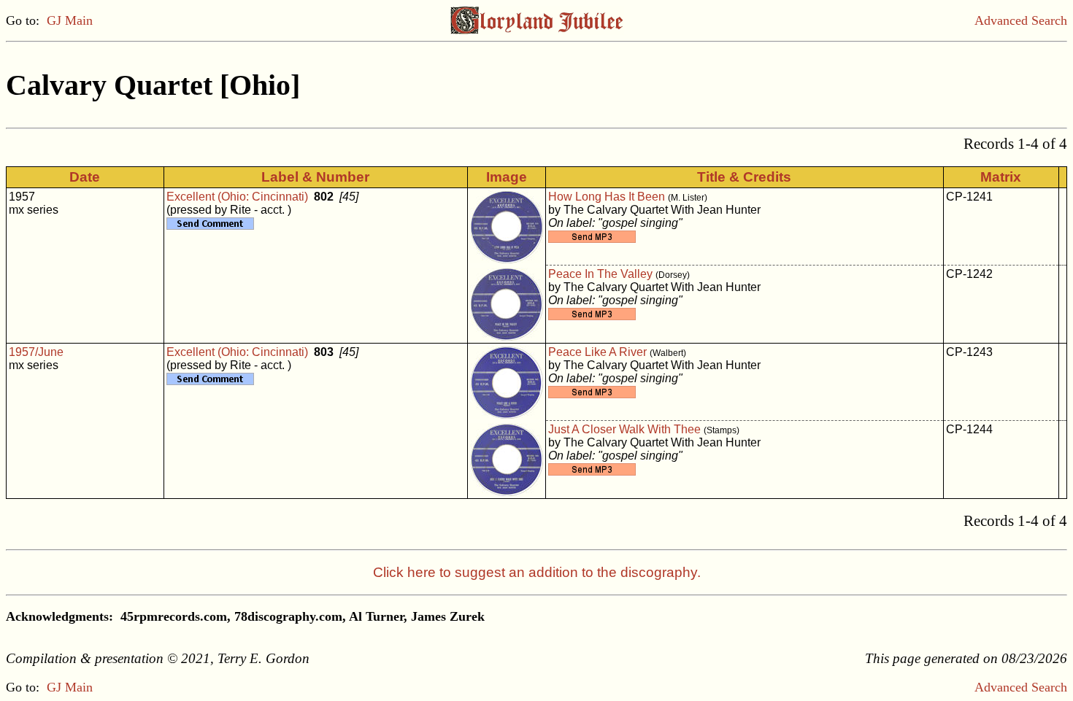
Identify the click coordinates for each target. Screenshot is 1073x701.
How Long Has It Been (606, 196)
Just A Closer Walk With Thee (624, 429)
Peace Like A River (597, 352)
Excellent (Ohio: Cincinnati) (237, 196)
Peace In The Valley (600, 274)
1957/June (36, 352)
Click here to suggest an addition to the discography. (537, 572)
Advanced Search (1020, 20)
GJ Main (70, 20)
